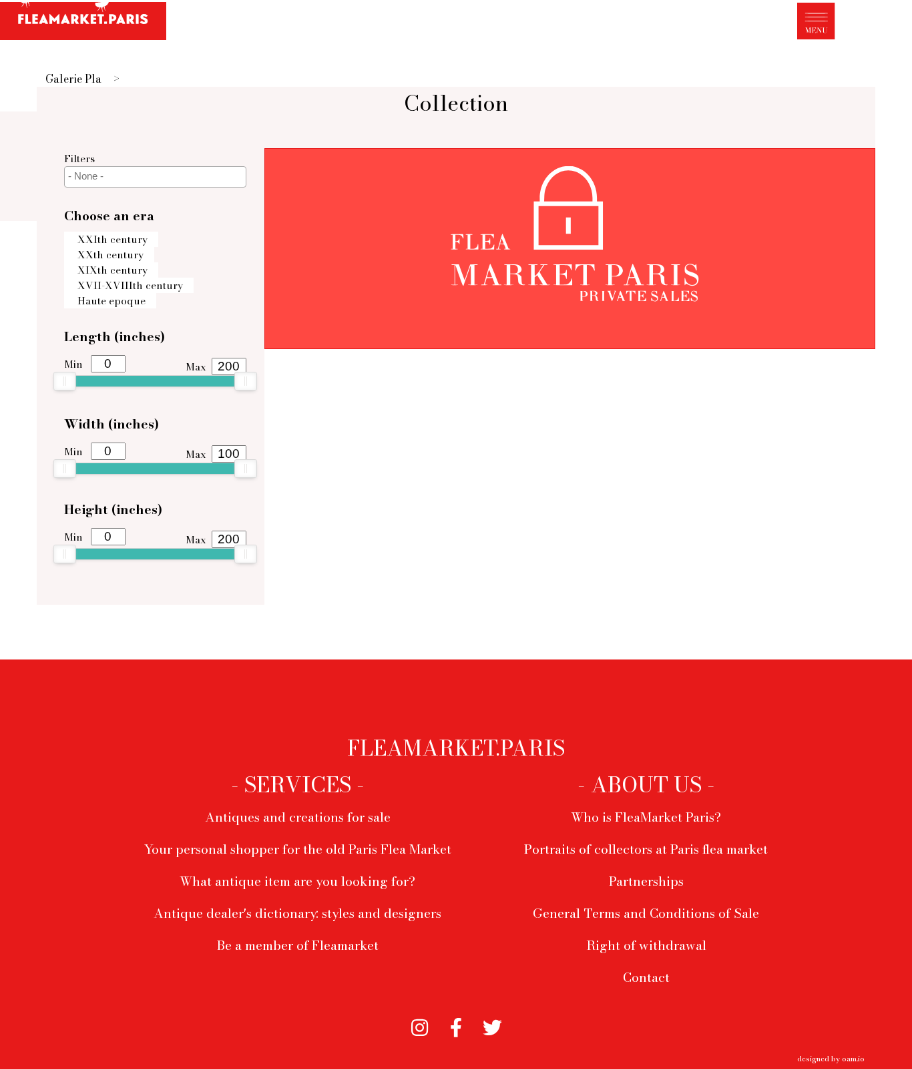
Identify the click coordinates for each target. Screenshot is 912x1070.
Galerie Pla (73, 79)
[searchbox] (157, 176)
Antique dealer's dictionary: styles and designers (297, 913)
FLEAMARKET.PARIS (456, 748)
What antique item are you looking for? (297, 881)
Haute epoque (111, 300)
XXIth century (112, 239)
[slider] (64, 381)
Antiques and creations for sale (298, 817)
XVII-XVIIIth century (130, 285)
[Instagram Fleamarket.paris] (419, 1025)
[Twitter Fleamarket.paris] (492, 1025)
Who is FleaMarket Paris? (646, 817)
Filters (79, 158)
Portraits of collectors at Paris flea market (646, 849)
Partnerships (646, 881)
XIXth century (112, 270)
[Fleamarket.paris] (83, 22)
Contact (646, 977)
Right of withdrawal (646, 945)
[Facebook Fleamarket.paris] (456, 1025)
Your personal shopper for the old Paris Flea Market (297, 849)
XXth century (110, 254)
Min (73, 364)
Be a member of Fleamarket (298, 945)
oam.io (853, 1058)
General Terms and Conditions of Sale (646, 913)
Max (196, 366)
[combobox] (155, 177)
